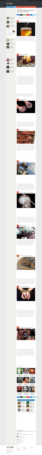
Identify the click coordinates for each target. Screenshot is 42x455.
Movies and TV (11, 42)
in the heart (25, 184)
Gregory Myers (19, 13)
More (27, 0)
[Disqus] (25, 437)
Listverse (7, 448)
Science (22, 0)
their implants (31, 125)
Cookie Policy (10, 450)
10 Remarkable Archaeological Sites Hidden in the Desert (12, 47)
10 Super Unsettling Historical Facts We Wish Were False (12, 22)
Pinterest (33, 447)
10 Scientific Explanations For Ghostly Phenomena (31, 403)
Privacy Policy (8, 450)
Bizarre (8, 0)
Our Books (18, 449)
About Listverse (18, 450)
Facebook (32, 447)
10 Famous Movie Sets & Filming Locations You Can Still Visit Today (12, 18)
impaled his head (19, 146)
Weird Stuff (18, 8)
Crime (10, 58)
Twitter (31, 447)
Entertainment (11, 0)
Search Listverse (18, 448)
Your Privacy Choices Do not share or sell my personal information (9, 452)
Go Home (6, 0)
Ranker (24, 449)
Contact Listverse (25, 448)
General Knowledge (16, 0)
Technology (11, 62)
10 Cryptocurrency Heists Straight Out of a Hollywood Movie (12, 60)
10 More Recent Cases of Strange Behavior (22, 410)
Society (25, 0)
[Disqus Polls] (25, 421)
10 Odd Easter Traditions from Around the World (23, 406)
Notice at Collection (8, 453)
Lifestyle (20, 0)
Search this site (35, 0)
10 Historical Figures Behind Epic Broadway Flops (12, 67)
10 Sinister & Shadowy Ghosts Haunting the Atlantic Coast (12, 71)
